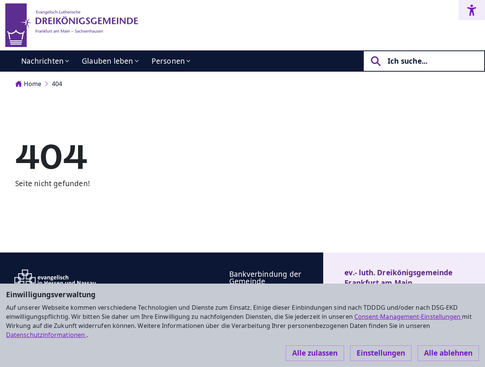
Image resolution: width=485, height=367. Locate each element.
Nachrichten (42, 61)
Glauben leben (107, 61)
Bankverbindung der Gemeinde (265, 277)
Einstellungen (381, 353)
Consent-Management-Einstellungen (408, 316)
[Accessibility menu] (471, 10)
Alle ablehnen (448, 353)
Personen (168, 61)
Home (32, 84)
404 (57, 84)
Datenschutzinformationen (46, 335)
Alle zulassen (315, 353)
